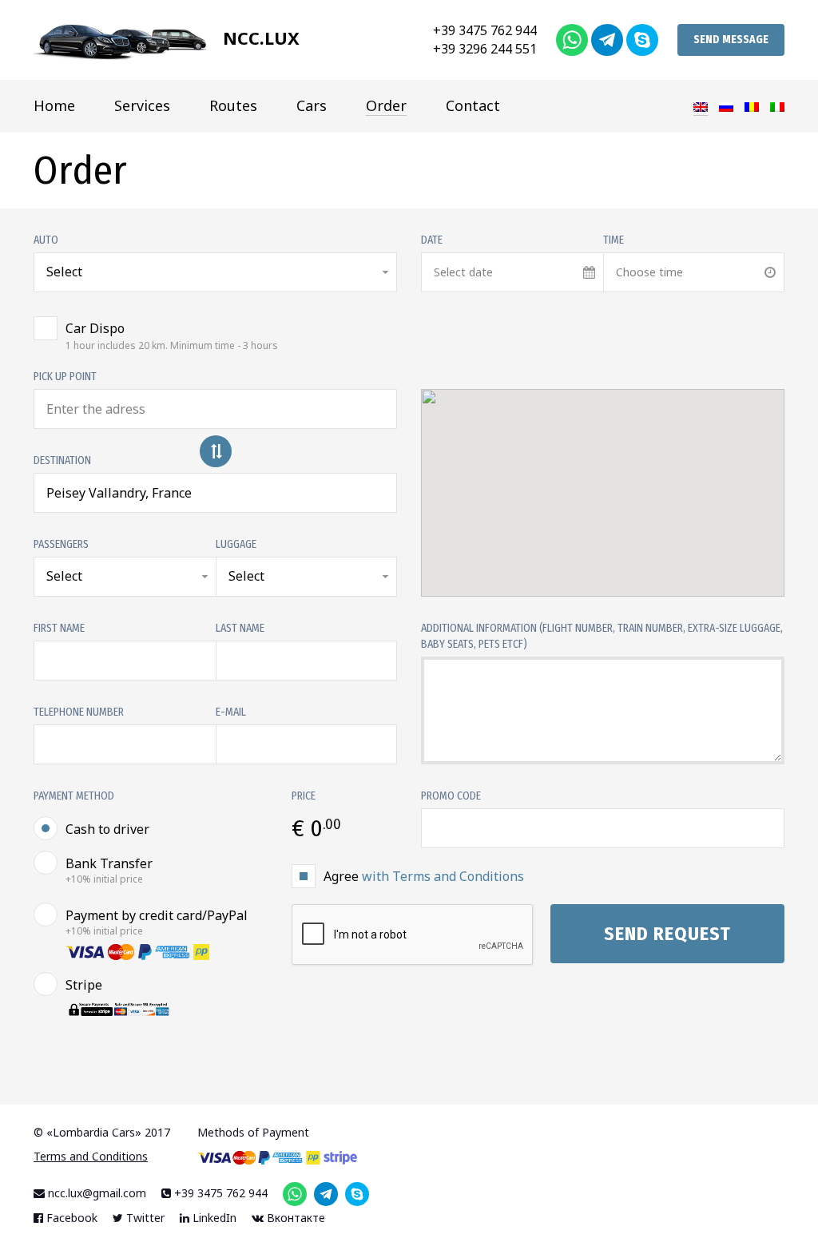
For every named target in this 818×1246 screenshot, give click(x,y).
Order (386, 105)
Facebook (70, 1217)
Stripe (84, 985)
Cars (311, 105)
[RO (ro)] (752, 105)
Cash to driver (107, 829)
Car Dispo (172, 335)
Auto (46, 240)
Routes (233, 105)
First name (59, 628)
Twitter (144, 1217)
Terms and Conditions (91, 1156)
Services (142, 105)
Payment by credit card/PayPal (157, 922)
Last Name (240, 628)
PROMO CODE (451, 796)
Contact (473, 105)
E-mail (231, 712)
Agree (424, 876)
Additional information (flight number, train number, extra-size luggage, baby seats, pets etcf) (602, 636)
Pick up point (65, 376)
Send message (730, 39)
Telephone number (79, 712)
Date (432, 240)
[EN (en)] (700, 106)
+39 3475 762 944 (485, 30)
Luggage (236, 544)
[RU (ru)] (726, 105)
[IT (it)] (777, 105)
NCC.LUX (259, 38)
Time (613, 240)
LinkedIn (212, 1217)
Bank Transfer (109, 871)
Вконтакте (294, 1217)
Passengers (61, 544)
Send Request (667, 934)
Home (54, 105)
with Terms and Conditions (443, 876)
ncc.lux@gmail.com (95, 1192)
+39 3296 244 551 (485, 49)
